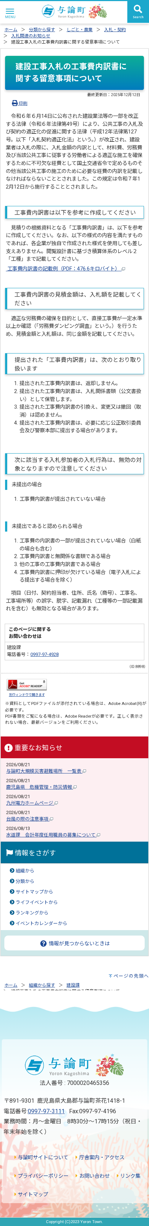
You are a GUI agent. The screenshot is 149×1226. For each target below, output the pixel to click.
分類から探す (42, 29)
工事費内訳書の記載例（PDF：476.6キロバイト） (64, 269)
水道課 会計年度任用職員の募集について (51, 835)
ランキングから (32, 913)
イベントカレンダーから (41, 923)
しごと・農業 (80, 29)
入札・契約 (115, 29)
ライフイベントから (37, 902)
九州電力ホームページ (30, 803)
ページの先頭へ (131, 976)
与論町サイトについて (42, 1158)
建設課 (73, 985)
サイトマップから (34, 892)
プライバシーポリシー (42, 1176)
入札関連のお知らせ (30, 35)
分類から (25, 881)
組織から (25, 871)
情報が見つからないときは (78, 943)
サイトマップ (32, 1195)
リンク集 (129, 1176)
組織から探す (42, 985)
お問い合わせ (93, 1176)
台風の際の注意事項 (28, 819)
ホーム (10, 29)
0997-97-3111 (46, 1111)
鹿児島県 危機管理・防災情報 (39, 787)
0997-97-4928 (44, 654)
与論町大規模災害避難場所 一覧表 (44, 771)
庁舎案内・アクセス (101, 1158)
